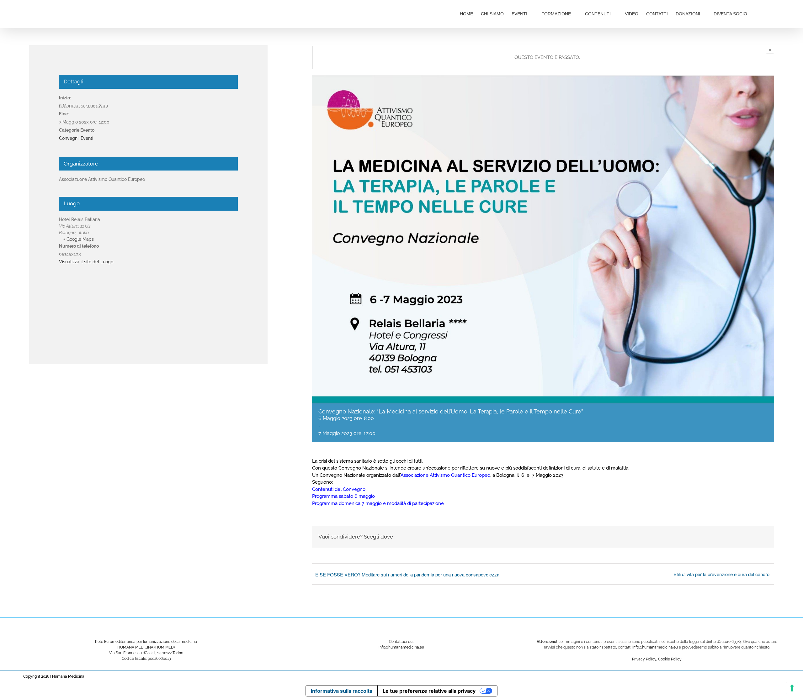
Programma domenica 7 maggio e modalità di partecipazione (378, 503)
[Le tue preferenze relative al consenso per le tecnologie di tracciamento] (792, 688)
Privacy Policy (644, 659)
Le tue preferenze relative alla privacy (429, 691)
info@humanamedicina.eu (655, 647)
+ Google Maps (78, 239)
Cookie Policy (670, 659)
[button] (764, 13)
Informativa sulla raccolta (341, 691)
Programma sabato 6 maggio (343, 496)
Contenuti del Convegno (338, 489)
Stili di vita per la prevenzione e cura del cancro (721, 574)
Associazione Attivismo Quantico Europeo (445, 475)
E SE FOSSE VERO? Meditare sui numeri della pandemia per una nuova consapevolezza (407, 574)
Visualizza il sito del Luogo (86, 261)
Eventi (87, 138)
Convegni (68, 138)
